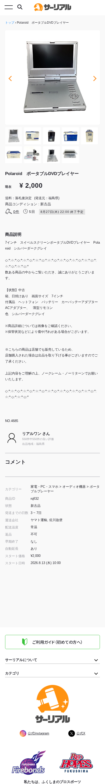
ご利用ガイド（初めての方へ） (57, 642)
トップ (9, 22)
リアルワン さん (36, 433)
